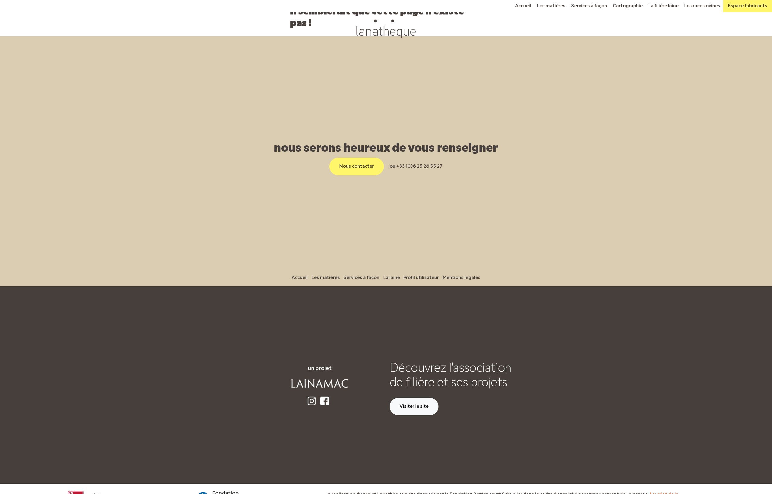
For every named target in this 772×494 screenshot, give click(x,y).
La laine (391, 277)
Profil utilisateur (421, 277)
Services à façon (589, 6)
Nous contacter (356, 166)
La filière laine (663, 6)
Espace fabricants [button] (747, 6)
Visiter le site (414, 406)
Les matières (551, 6)
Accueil (523, 6)
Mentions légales (461, 277)
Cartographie (628, 6)
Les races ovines (702, 6)
